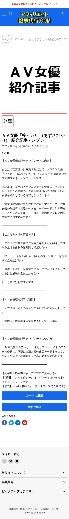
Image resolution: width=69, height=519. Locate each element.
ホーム (6, 36)
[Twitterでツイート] (11, 422)
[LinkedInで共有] (18, 422)
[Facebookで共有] (4, 422)
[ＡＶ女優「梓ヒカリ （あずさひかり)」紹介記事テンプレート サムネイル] (7, 121)
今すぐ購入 (34, 407)
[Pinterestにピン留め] (24, 422)
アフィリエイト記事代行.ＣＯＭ (20, 146)
